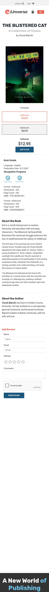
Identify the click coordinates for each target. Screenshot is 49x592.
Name (6, 334)
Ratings (7, 356)
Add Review (8, 329)
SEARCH (18, 4)
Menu (41, 12)
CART (29, 4)
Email (6, 345)
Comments (8, 368)
